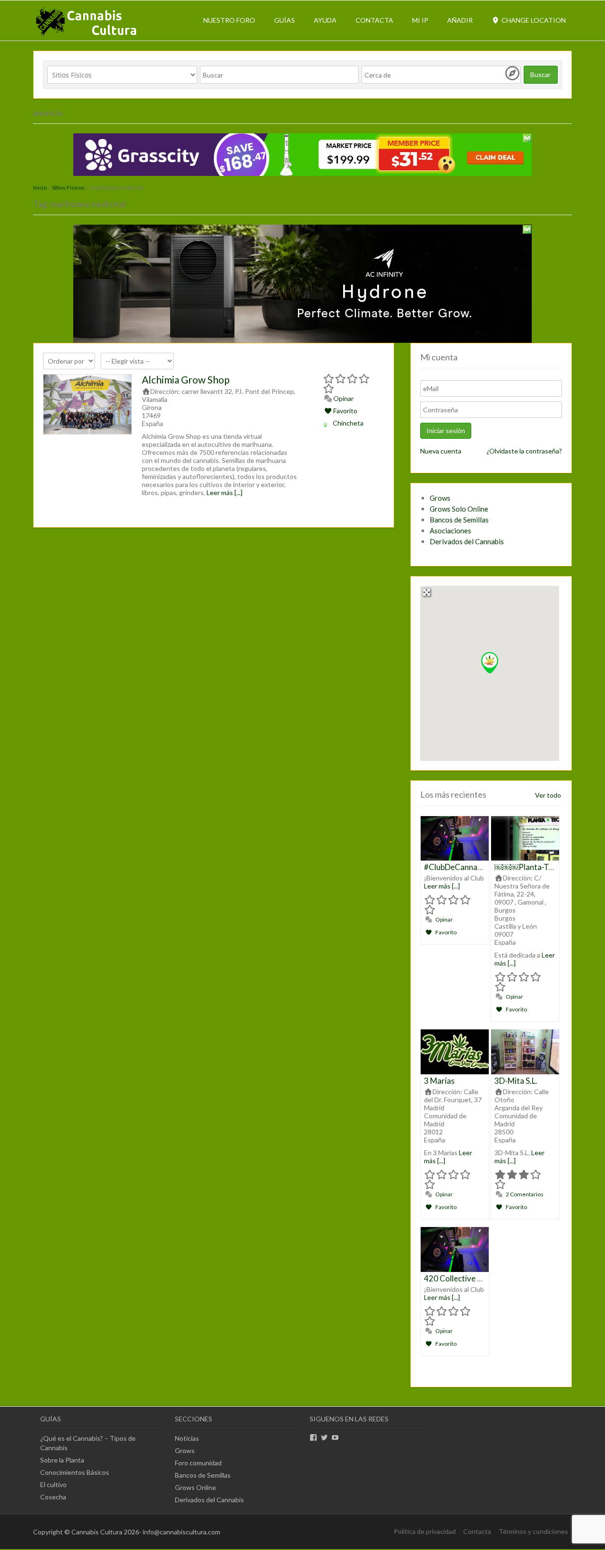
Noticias (187, 1438)
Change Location (533, 20)
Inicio (40, 187)
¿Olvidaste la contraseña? (524, 451)
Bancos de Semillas (459, 519)
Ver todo (548, 795)
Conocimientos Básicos (74, 1472)
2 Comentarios (524, 1194)
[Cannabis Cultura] (86, 36)
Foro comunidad (198, 1463)
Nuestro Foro (229, 20)
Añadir (460, 20)
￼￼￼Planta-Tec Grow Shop (545, 867)
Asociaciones (450, 530)
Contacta (374, 20)
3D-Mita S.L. (515, 1081)
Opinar (343, 398)
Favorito (344, 411)
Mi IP (420, 20)
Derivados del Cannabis (467, 541)
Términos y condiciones (533, 1531)
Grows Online (195, 1487)
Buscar (540, 74)
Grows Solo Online (459, 509)
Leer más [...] (224, 492)
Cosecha (53, 1497)
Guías (284, 20)
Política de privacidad (425, 1531)
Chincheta (348, 423)
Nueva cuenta (440, 451)
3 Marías (439, 1081)
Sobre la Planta (62, 1460)
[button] (489, 662)
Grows (440, 498)
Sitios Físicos (68, 187)
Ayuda (325, 20)
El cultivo (53, 1484)
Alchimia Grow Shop (186, 379)
